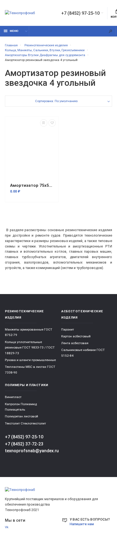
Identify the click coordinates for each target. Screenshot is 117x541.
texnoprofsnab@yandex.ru (32, 450)
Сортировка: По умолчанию (56, 101)
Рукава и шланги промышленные (30, 360)
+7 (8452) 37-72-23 (24, 444)
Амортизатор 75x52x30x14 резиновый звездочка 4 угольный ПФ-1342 (31, 185)
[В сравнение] (43, 123)
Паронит (67, 329)
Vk (6, 527)
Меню (14, 30)
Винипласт (13, 397)
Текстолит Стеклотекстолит (25, 423)
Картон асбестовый (76, 336)
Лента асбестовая (74, 343)
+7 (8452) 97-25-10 (80, 13)
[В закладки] (52, 123)
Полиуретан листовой (21, 416)
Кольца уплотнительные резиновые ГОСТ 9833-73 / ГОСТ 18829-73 (30, 347)
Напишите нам (82, 524)
